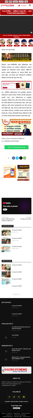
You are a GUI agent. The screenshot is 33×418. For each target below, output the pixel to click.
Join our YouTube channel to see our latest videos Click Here (16, 36)
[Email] (21, 158)
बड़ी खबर (3, 243)
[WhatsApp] (24, 158)
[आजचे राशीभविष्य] (6, 337)
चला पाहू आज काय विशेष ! (26, 219)
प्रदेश (3, 234)
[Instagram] (14, 397)
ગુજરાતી (21, 1)
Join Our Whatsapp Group (16, 147)
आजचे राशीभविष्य (15, 335)
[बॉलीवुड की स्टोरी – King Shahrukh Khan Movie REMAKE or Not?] (6, 359)
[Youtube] (24, 397)
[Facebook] (13, 158)
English (15, 1)
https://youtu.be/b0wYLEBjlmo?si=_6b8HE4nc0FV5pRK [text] (13, 140)
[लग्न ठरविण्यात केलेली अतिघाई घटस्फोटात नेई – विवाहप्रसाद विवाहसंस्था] (6, 329)
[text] (16, 92)
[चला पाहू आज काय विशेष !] (6, 232)
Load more (16, 294)
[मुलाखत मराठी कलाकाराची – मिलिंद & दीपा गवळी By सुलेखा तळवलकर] (6, 351)
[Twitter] (17, 158)
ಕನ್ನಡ (26, 1)
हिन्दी (10, 1)
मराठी (6, 1)
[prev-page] (3, 255)
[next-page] (5, 255)
